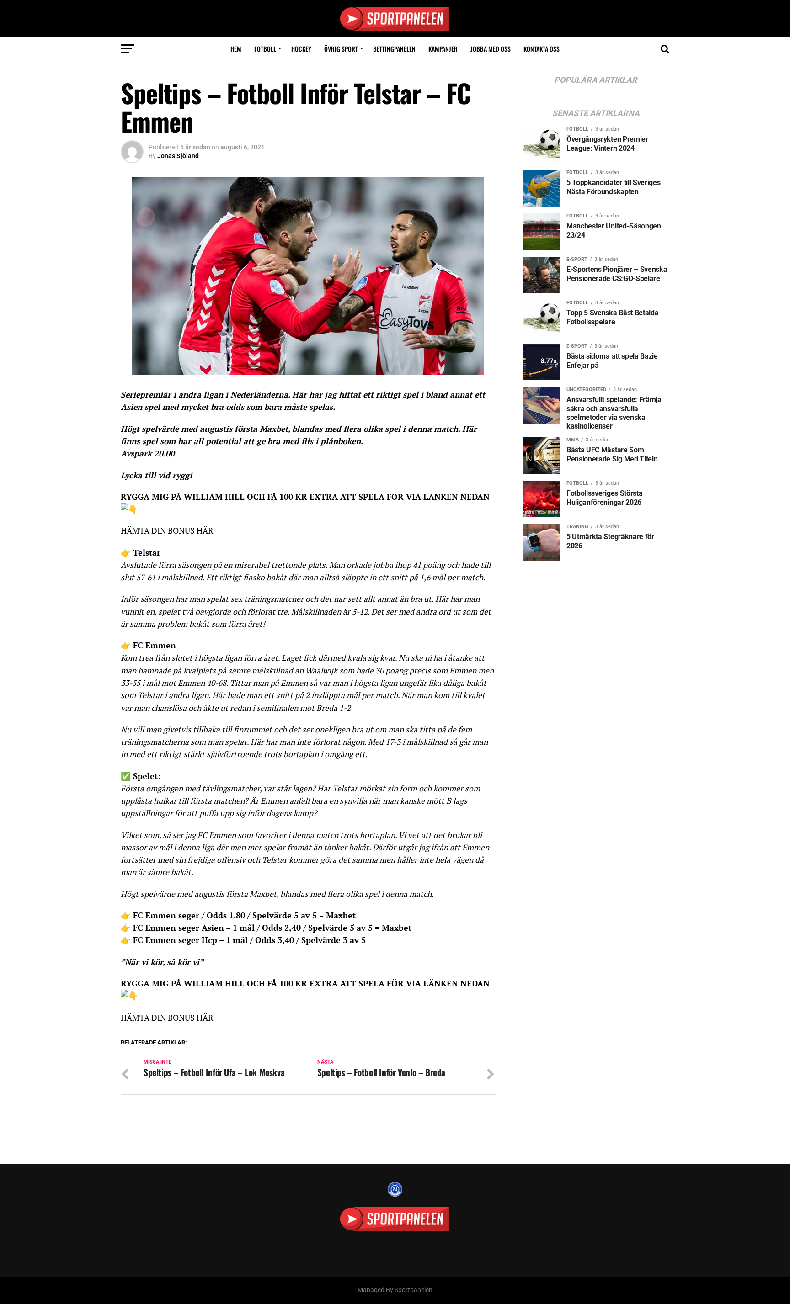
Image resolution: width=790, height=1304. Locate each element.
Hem (235, 48)
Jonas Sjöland (178, 155)
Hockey (301, 48)
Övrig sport (341, 48)
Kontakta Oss (541, 48)
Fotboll (265, 48)
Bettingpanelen (394, 48)
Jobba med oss (490, 48)
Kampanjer (443, 48)
